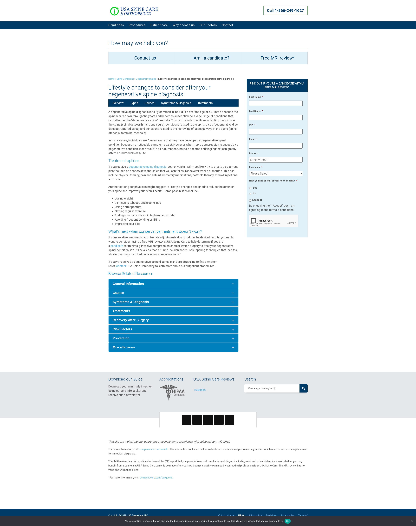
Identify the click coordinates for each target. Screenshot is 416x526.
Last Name (256, 111)
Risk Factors (122, 329)
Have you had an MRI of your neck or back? (273, 180)
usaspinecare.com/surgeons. (156, 477)
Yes (255, 187)
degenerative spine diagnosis (148, 166)
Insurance (255, 167)
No (254, 193)
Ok (287, 521)
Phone (254, 153)
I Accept (257, 199)
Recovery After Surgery (131, 320)
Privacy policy (287, 515)
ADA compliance (225, 515)
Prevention (121, 338)
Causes (150, 103)
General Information (128, 283)
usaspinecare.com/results (154, 449)
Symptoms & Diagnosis (176, 103)
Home (111, 79)
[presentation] (274, 221)
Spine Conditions (125, 79)
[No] (412, 521)
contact (121, 266)
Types (134, 103)
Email (253, 139)
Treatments (205, 103)
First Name (256, 97)
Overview (118, 103)
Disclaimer (271, 515)
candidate (116, 246)
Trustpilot (199, 389)
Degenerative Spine (146, 79)
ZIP (252, 125)
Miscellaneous (124, 347)
